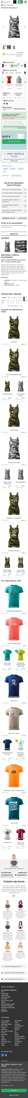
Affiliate (3, 1002)
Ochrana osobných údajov (8, 1004)
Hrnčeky (3, 1027)
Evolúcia (3, 1032)
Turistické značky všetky (14, 643)
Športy (5, 5)
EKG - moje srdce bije (7, 1031)
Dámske (15, 65)
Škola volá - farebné (14, 733)
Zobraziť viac (14, 234)
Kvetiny (3, 1043)
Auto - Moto (4, 1025)
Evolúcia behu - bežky (14, 462)
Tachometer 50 (7, 842)
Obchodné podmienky (7, 1005)
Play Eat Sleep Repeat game (14, 374)
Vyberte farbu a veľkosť (14, 141)
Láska (2, 1045)
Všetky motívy (5, 1022)
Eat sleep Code (14, 430)
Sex (16, 1031)
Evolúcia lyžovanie (7, 394)
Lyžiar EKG (14, 342)
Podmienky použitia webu (8, 1007)
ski (4, 171)
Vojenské (17, 1039)
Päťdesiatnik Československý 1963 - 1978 (20, 664)
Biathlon (6, 168)
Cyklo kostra (14, 700)
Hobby (3, 1038)
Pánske (5, 65)
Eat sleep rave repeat (14, 550)
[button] (20, 1)
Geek (2, 1036)
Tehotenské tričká (19, 1036)
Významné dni (18, 1041)
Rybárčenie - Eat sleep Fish (14, 518)
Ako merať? (4, 998)
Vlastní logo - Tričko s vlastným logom (14, 790)
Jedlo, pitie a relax (6, 1041)
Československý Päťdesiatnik (14, 611)
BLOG (2, 991)
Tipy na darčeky (5, 1020)
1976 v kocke (14, 823)
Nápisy (16, 1022)
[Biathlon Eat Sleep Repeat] (7, 246)
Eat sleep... (13, 168)
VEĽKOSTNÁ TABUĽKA (19, 94)
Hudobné (3, 1039)
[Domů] (2, 5)
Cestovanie (4, 1029)
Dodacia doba (4, 995)
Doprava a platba (5, 997)
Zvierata (17, 1043)
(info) (16, 161)
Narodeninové (18, 1020)
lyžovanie (20, 168)
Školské (17, 1034)
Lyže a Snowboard (10, 5)
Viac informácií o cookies (7, 1085)
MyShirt (17, 1045)
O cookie (3, 1009)
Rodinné (17, 1029)
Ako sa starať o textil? (7, 1000)
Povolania (17, 1024)
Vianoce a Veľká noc (20, 1038)
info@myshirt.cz (22, 875)
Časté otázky (4, 993)
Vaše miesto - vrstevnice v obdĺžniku (20, 754)
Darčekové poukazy (6, 1024)
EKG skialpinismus (21, 482)
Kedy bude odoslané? (20, 108)
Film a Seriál (4, 1034)
